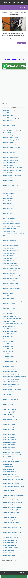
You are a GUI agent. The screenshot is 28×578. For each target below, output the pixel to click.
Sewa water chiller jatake (9, 520)
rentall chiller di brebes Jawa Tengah (12, 147)
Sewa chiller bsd (7, 394)
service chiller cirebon (8, 344)
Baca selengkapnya (6, 38)
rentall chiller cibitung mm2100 (11, 140)
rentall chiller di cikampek (9, 150)
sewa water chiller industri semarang (12, 512)
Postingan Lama (21, 43)
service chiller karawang (9, 356)
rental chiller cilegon (8, 203)
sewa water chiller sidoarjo (9, 550)
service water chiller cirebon (10, 371)
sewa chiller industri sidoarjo (10, 429)
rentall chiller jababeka (8, 165)
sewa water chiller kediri (9, 530)
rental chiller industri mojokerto (11, 211)
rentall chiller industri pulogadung (11, 288)
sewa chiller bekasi (8, 391)
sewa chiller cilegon (8, 180)
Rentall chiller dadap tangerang (11, 118)
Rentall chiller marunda (9, 308)
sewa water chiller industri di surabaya (12, 505)
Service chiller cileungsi (9, 341)
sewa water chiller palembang (10, 540)
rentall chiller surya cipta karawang (12, 318)
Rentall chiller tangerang (9, 125)
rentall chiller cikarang (8, 142)
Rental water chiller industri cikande (12, 238)
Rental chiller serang (8, 221)
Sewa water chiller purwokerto (10, 547)
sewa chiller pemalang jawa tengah (12, 452)
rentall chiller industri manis (10, 162)
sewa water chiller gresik (9, 490)
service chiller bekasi (8, 336)
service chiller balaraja (8, 333)
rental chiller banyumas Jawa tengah (12, 196)
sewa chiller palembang (9, 444)
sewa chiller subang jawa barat (11, 461)
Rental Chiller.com (14, 3)
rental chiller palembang (9, 216)
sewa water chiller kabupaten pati (11, 525)
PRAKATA (21, 572)
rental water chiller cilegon (9, 231)
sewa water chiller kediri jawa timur (12, 532)
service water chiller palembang (11, 379)
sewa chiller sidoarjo (8, 459)
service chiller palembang (9, 364)
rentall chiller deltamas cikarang (11, 145)
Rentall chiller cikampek (9, 110)
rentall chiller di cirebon (9, 152)
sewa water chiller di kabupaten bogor (12, 483)
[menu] (2, 7)
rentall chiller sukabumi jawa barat (11, 316)
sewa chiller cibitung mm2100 (10, 399)
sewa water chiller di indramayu (11, 476)
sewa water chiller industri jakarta (11, 510)
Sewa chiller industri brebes (10, 128)
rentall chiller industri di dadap (10, 160)
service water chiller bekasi (10, 369)
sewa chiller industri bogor (9, 417)
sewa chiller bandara (8, 177)
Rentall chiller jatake (8, 120)
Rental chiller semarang (9, 218)
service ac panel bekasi (9, 326)
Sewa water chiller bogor (9, 469)
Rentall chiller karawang (9, 298)
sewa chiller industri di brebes (10, 185)
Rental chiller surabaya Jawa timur (12, 226)
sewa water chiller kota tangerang (11, 535)
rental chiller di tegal (8, 208)
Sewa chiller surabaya (8, 466)
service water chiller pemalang (10, 381)
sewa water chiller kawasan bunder (12, 527)
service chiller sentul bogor (9, 328)
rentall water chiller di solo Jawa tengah (13, 323)
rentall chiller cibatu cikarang (10, 137)
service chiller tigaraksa (9, 366)
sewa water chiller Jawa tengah (11, 522)
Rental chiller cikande (8, 201)
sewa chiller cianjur (8, 396)
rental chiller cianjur (8, 198)
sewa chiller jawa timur (9, 437)
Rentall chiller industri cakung (10, 278)
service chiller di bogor (8, 346)
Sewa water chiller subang (9, 552)
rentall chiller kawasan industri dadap (12, 167)
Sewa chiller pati (7, 449)
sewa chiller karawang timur (10, 439)
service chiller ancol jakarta (10, 331)
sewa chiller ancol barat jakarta (11, 384)
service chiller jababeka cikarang (11, 349)
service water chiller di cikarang (11, 374)
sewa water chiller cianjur (9, 471)
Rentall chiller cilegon (8, 113)
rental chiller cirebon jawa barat (11, 206)
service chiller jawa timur (9, 354)
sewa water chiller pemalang (10, 542)
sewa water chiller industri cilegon (11, 499)
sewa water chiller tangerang (10, 555)
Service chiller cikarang (9, 338)
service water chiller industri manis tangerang (14, 376)
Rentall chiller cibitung (8, 248)
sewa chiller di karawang (9, 407)
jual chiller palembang (8, 193)
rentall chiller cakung (8, 243)
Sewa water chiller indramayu (10, 493)
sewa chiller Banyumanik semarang (12, 175)
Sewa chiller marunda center (10, 442)
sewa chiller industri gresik (9, 424)
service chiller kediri (8, 359)
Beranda (6, 572)
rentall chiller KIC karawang (10, 303)
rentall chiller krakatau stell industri (12, 170)
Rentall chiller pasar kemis (9, 123)
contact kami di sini (13, 572)
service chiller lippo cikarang (10, 361)
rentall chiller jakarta (8, 293)
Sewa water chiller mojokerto (10, 537)
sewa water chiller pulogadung (10, 545)
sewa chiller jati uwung (9, 434)
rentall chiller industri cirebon (10, 157)
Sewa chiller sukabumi (8, 464)
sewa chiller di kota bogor (9, 409)
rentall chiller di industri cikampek (11, 155)
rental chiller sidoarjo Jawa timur (11, 223)
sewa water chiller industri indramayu (12, 507)
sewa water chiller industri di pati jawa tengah (14, 502)
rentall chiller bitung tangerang (10, 135)
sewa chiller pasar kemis (9, 447)
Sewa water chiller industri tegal (11, 515)
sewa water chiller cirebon (9, 474)
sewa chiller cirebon (8, 182)
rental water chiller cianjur (9, 228)
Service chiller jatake (8, 351)
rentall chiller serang (8, 172)
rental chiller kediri (7, 213)
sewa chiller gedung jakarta (10, 412)
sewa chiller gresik (7, 414)
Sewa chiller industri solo (9, 432)
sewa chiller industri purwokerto (11, 427)
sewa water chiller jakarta (9, 517)
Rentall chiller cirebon (8, 115)
